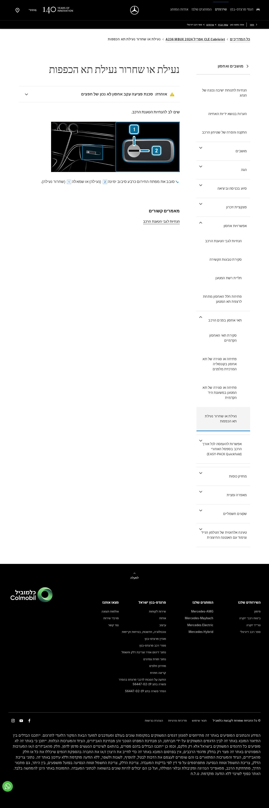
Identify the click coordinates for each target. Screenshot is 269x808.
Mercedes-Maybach (199, 618)
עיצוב (162, 625)
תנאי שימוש (199, 720)
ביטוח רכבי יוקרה (250, 618)
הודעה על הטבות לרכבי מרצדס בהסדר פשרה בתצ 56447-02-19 (142, 681)
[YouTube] (21, 720)
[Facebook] (29, 720)
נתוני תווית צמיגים (154, 659)
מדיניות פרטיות (177, 720)
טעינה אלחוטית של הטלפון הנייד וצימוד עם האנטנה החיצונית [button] (224, 535)
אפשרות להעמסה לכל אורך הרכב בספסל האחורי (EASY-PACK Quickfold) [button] (222, 449)
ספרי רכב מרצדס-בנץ (152, 645)
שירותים (210, 24)
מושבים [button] (241, 151)
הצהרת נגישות (154, 720)
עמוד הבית (223, 24)
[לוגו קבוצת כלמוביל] (32, 601)
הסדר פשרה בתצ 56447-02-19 (145, 691)
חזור (252, 24)
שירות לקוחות (157, 611)
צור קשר (113, 625)
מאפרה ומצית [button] (237, 495)
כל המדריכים (240, 39)
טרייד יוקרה (253, 625)
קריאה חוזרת (158, 672)
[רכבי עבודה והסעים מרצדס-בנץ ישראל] (134, 10)
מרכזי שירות (111, 618)
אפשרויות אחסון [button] (235, 226)
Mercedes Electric (200, 625)
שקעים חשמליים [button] (235, 514)
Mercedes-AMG (202, 611)
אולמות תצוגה (110, 611)
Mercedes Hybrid (201, 631)
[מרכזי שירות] (17, 10)
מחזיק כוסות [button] (238, 476)
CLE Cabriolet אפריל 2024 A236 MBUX (195, 39)
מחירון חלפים (157, 666)
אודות (162, 618)
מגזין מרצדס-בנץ (155, 638)
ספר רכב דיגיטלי (250, 631)
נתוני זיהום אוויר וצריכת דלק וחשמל (144, 652)
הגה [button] (244, 170)
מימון (257, 611)
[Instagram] (13, 720)
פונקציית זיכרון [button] (236, 207)
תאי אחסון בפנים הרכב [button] (225, 320)
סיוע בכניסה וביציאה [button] (232, 188)
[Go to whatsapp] (7, 786)
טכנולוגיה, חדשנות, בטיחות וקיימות (144, 631)
